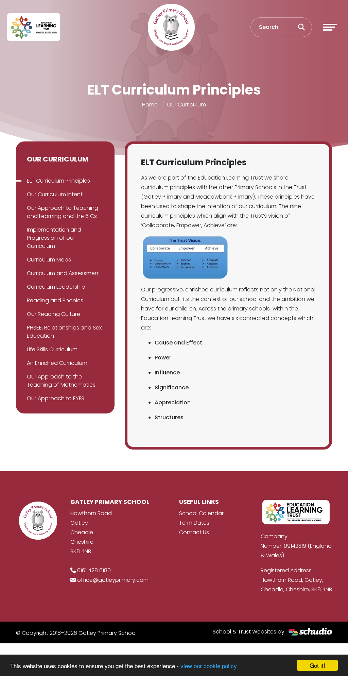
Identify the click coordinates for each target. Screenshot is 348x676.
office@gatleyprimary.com (113, 580)
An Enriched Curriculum (57, 363)
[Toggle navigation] (330, 27)
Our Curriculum (186, 104)
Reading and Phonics (55, 300)
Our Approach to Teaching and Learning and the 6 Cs (62, 212)
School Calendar (201, 513)
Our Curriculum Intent (55, 194)
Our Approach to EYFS (55, 398)
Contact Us (194, 532)
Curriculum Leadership (56, 287)
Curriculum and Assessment (63, 273)
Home (150, 104)
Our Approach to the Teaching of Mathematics (61, 381)
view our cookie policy (208, 665)
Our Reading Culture (53, 314)
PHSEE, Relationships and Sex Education (64, 332)
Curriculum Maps (49, 260)
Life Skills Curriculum (52, 349)
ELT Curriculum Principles (58, 181)
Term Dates (194, 523)
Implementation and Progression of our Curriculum (54, 238)
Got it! (317, 665)
